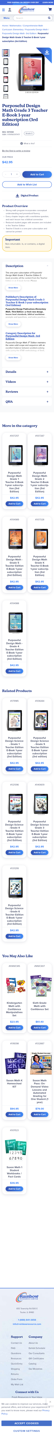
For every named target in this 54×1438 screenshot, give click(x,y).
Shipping (15, 1369)
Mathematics (15, 25)
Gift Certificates (36, 1358)
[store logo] (26, 10)
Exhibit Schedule (37, 1348)
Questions (16, 1353)
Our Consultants (37, 1353)
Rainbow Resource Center (27, 1297)
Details (11, 372)
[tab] (27, 266)
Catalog (32, 1363)
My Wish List (17, 1384)
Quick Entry (16, 1363)
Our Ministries (35, 1369)
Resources (16, 1358)
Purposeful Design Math (36, 29)
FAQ (13, 1348)
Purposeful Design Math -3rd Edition (19, 33)
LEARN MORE (47, 2)
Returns (15, 1374)
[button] (6, 61)
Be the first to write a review (16, 151)
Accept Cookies (27, 1423)
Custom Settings (26, 1431)
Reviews (12, 391)
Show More (13, 287)
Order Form (16, 1379)
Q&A (9, 401)
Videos (11, 382)
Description (14, 266)
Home (5, 25)
